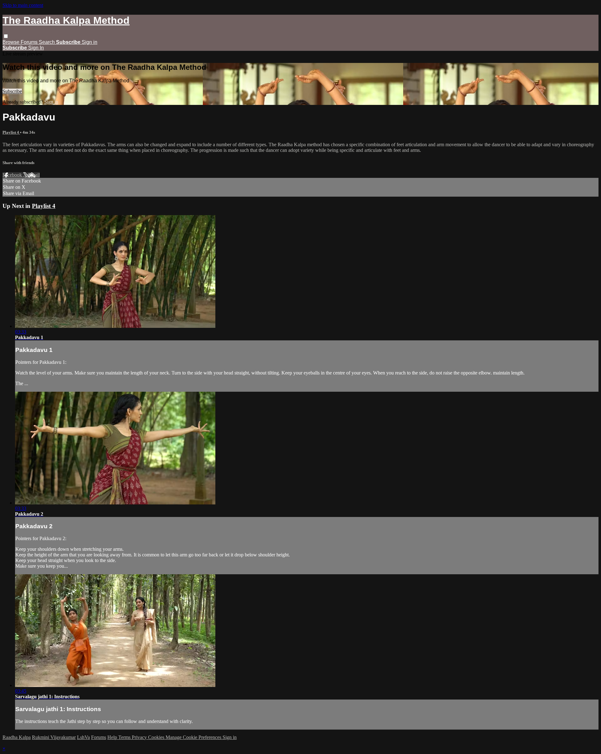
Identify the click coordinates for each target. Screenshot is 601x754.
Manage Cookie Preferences (194, 737)
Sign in (89, 42)
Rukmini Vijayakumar (54, 737)
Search (47, 42)
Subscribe (12, 91)
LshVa (83, 737)
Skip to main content (23, 5)
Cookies (157, 737)
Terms (125, 737)
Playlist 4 (11, 132)
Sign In (36, 47)
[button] (6, 36)
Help (112, 737)
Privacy (140, 737)
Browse (12, 42)
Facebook (13, 175)
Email (34, 175)
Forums (30, 42)
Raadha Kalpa (17, 737)
